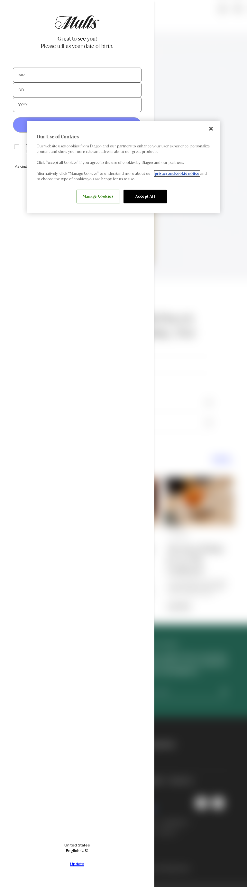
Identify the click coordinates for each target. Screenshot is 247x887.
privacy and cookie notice (177, 173)
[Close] (211, 129)
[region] (123, 167)
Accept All (145, 196)
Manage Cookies (98, 196)
